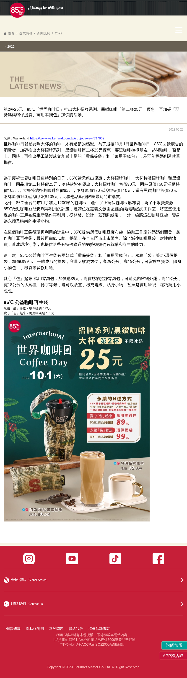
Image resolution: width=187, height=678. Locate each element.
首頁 (11, 33)
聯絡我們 (76, 629)
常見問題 (56, 629)
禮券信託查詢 (99, 629)
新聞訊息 (43, 33)
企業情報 (25, 33)
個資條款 (13, 629)
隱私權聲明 (35, 629)
